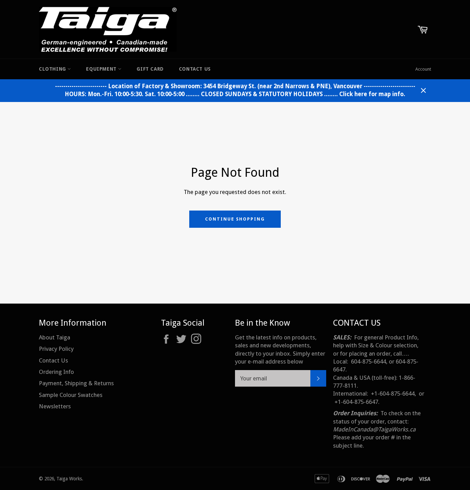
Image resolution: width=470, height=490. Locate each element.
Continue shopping (235, 219)
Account (423, 69)
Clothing (53, 69)
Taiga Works (69, 478)
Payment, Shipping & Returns (76, 383)
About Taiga (54, 337)
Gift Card (150, 69)
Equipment (102, 69)
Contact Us (195, 69)
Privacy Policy (56, 348)
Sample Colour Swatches (71, 394)
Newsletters (55, 406)
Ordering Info (56, 371)
